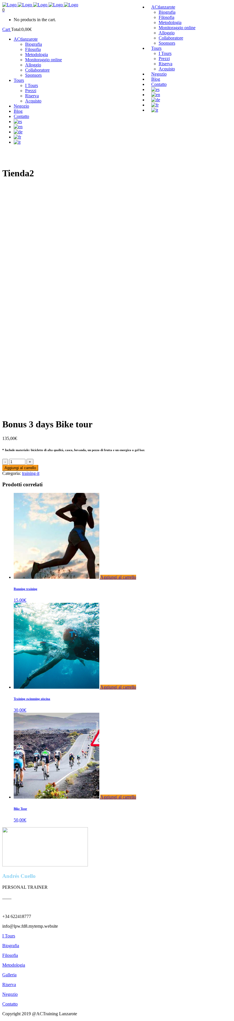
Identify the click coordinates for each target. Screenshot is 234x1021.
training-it (30, 473)
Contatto (10, 1004)
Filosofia (10, 955)
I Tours (8, 935)
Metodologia (13, 965)
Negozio (10, 994)
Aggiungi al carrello (20, 468)
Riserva (9, 984)
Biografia (10, 945)
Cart (6, 29)
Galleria (9, 974)
